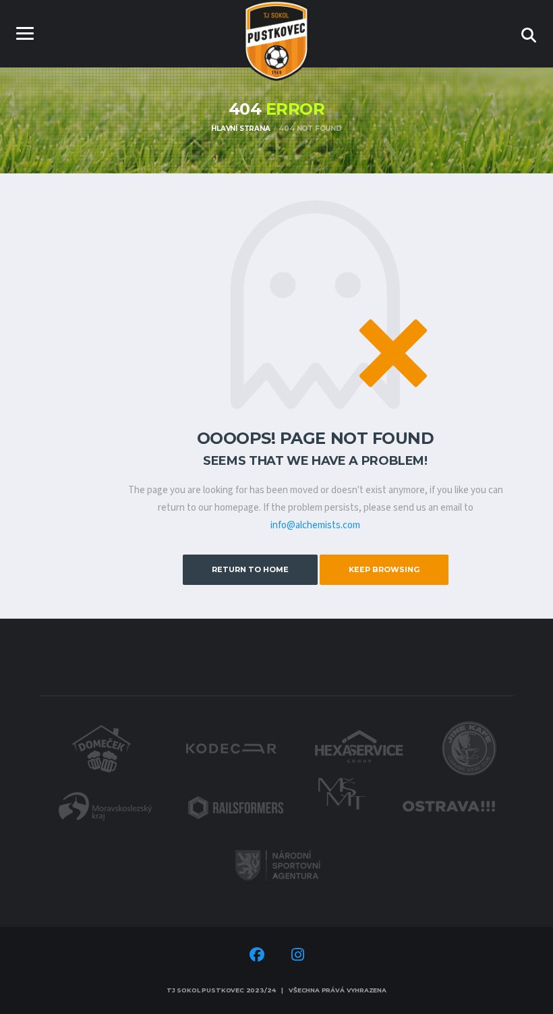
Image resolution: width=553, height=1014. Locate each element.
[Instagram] (298, 956)
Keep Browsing (384, 569)
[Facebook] (257, 956)
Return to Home (250, 569)
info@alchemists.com (315, 525)
